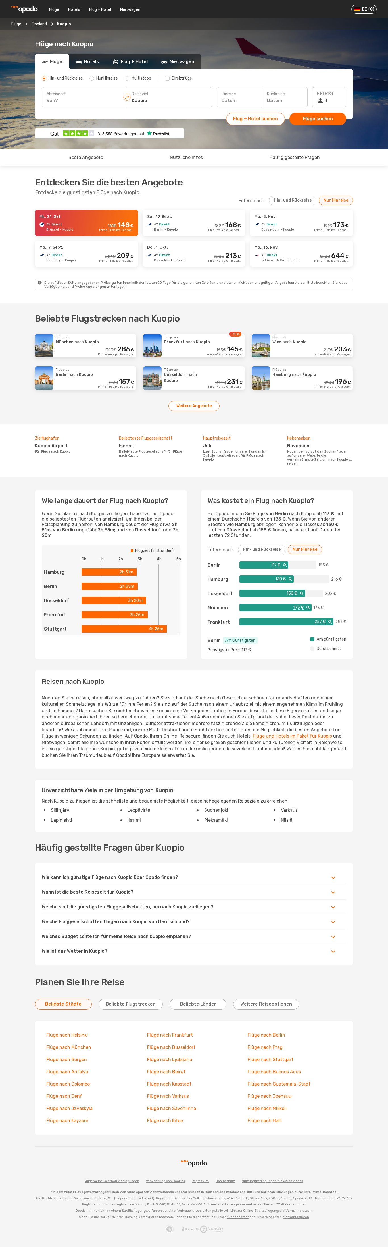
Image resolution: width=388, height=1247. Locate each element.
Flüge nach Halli (265, 1120)
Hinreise (229, 94)
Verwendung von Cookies (165, 1181)
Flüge (54, 9)
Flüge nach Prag (265, 1047)
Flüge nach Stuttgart (270, 1059)
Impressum (200, 1181)
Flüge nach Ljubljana (169, 1059)
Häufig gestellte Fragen (295, 157)
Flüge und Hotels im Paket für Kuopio (292, 736)
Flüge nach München (68, 1047)
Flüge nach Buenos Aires (274, 1071)
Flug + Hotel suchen (255, 118)
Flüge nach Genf (64, 1096)
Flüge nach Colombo (68, 1084)
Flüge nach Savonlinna (171, 1108)
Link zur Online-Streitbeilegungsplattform (262, 1211)
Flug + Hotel (100, 9)
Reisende (325, 93)
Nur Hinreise (336, 200)
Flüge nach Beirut (166, 1071)
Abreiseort (56, 94)
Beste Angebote (85, 157)
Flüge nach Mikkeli (267, 1108)
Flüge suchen (318, 118)
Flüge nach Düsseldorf (171, 1047)
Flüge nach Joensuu (269, 1096)
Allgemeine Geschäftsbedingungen (112, 1181)
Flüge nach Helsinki (67, 1035)
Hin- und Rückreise (293, 200)
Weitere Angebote (194, 405)
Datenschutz (225, 1181)
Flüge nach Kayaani (67, 1120)
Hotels (74, 9)
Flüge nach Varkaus (168, 1096)
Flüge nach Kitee (165, 1120)
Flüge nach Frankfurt (170, 1035)
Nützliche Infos (186, 157)
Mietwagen (130, 9)
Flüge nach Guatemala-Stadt (279, 1084)
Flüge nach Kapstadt (169, 1084)
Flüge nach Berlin (266, 1035)
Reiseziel (140, 94)
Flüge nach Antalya (67, 1071)
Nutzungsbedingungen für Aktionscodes (272, 1181)
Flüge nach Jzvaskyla (69, 1108)
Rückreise (276, 94)
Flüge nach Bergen (66, 1059)
